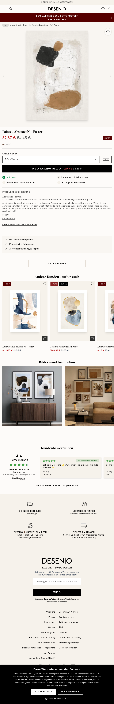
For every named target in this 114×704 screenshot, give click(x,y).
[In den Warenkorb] (45, 338)
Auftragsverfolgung (68, 622)
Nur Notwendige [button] (70, 691)
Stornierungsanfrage (69, 642)
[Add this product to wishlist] (108, 31)
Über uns (50, 612)
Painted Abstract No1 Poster (46, 25)
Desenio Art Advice (68, 612)
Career (51, 627)
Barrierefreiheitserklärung (42, 637)
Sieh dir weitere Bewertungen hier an (57, 485)
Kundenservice (66, 617)
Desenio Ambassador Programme (38, 648)
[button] (106, 159)
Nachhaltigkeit (48, 632)
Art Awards (49, 653)
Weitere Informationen (57, 685)
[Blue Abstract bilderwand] (32, 396)
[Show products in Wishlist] (103, 9)
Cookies (63, 632)
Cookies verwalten (68, 648)
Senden (57, 592)
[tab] (19, 126)
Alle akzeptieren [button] (43, 691)
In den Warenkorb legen (57, 168)
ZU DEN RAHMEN (57, 263)
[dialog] (57, 684)
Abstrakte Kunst (20, 25)
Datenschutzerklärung (53, 599)
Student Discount (46, 642)
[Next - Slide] (110, 76)
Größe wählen (9, 153)
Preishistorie (8, 218)
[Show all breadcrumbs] (5, 25)
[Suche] (11, 9)
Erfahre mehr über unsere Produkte (19, 224)
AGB (61, 627)
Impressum (49, 622)
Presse (52, 617)
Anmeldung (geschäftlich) (42, 658)
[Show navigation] (4, 9)
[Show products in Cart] (109, 9)
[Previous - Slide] (3, 76)
